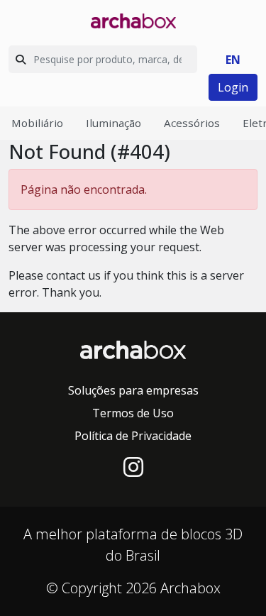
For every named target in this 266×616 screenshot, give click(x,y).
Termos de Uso (133, 413)
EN (233, 59)
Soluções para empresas (133, 390)
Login (233, 87)
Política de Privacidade (133, 436)
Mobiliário (37, 123)
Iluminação (113, 123)
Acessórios (192, 123)
